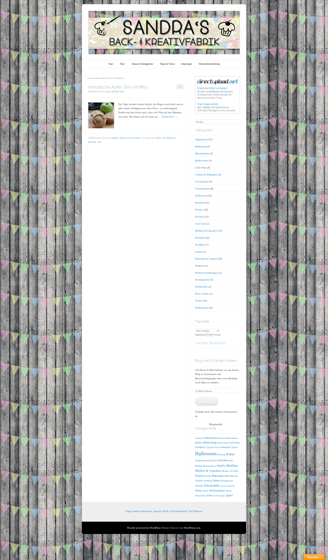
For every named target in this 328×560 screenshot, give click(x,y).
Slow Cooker (202, 293)
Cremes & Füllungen (206, 174)
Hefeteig (221, 454)
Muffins (92, 142)
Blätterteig (200, 146)
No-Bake (200, 244)
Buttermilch (169, 138)
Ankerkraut (210, 438)
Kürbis (198, 465)
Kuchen (199, 216)
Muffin (221, 465)
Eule (217, 447)
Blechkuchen (202, 153)
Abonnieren (206, 401)
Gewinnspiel (201, 181)
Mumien (226, 471)
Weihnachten (202, 307)
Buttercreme (201, 160)
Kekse (230, 454)
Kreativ (199, 209)
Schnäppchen (202, 279)
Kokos (215, 460)
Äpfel (158, 138)
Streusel (231, 486)
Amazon (199, 438)
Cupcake (210, 447)
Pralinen (199, 265)
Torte (198, 490)
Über (122, 64)
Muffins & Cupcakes (130, 138)
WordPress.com (192, 527)
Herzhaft (199, 202)
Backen (221, 438)
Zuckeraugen (219, 495)
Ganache (225, 447)
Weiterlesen (169, 116)
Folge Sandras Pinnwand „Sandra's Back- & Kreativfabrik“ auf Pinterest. (164, 511)
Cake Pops (200, 167)
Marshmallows (209, 466)
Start (110, 64)
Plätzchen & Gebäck (206, 258)
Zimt (99, 142)
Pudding (208, 480)
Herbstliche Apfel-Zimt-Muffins (117, 87)
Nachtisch (200, 237)
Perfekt (208, 476)
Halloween (201, 195)
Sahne (216, 480)
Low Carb (200, 223)
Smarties (223, 486)
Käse (231, 460)
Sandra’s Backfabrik (210, 343)
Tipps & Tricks (167, 64)
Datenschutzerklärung (209, 64)
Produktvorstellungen (206, 272)
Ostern (198, 251)
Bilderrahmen (232, 438)
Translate (217, 335)
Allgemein (112, 138)
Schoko (199, 485)
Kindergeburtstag (203, 460)
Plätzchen (218, 476)
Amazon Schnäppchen (142, 64)
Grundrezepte (202, 188)
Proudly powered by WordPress (144, 527)
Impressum (186, 64)
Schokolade (201, 286)
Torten (198, 300)
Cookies (200, 447)
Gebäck (234, 447)
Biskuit (199, 442)
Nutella (199, 476)
